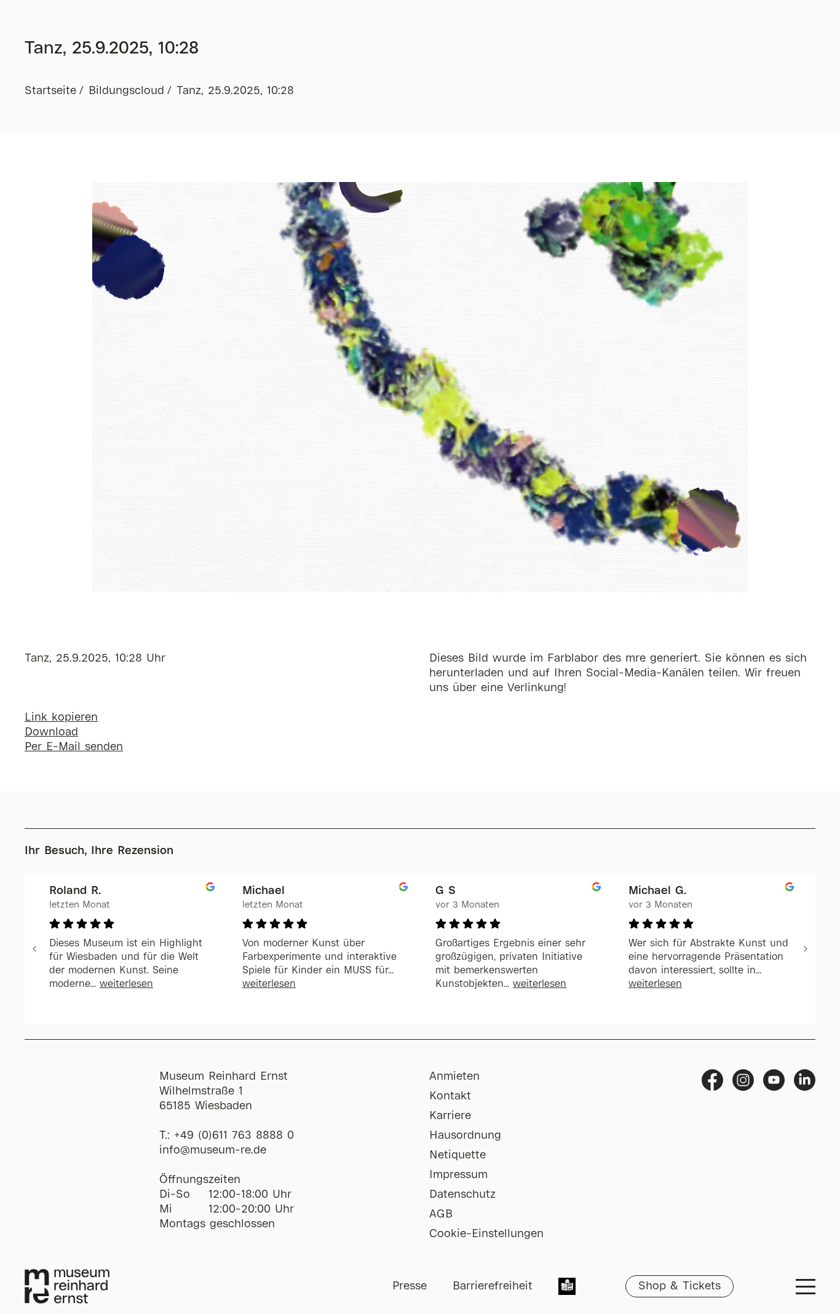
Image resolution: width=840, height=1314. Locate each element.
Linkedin (804, 1080)
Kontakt (450, 1096)
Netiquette (457, 1155)
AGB (441, 1214)
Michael (263, 891)
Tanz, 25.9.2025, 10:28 (235, 91)
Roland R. (75, 891)
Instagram (743, 1080)
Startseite (50, 91)
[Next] (805, 949)
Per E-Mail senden (74, 747)
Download (51, 732)
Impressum (458, 1175)
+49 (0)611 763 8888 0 (234, 1136)
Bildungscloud (126, 91)
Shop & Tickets (679, 1286)
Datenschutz (462, 1195)
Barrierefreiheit (493, 1286)
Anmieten (454, 1077)
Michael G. (657, 891)
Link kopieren (61, 717)
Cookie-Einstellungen (486, 1234)
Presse (409, 1286)
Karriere (450, 1116)
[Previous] (34, 949)
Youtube (774, 1080)
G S (445, 891)
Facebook (712, 1080)
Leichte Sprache (567, 1287)
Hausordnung (465, 1136)
